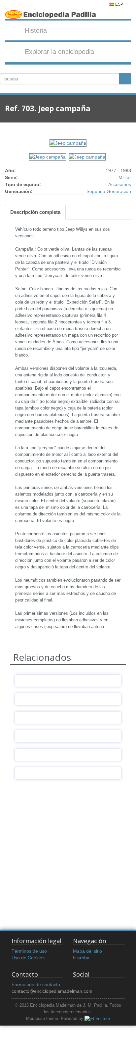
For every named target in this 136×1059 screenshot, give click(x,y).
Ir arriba (81, 957)
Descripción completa (35, 212)
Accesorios (119, 184)
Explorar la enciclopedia (59, 51)
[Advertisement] (68, 854)
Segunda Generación (108, 191)
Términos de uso (29, 951)
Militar (125, 177)
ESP (118, 4)
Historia (36, 30)
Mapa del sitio (87, 951)
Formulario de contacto (36, 984)
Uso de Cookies (28, 957)
